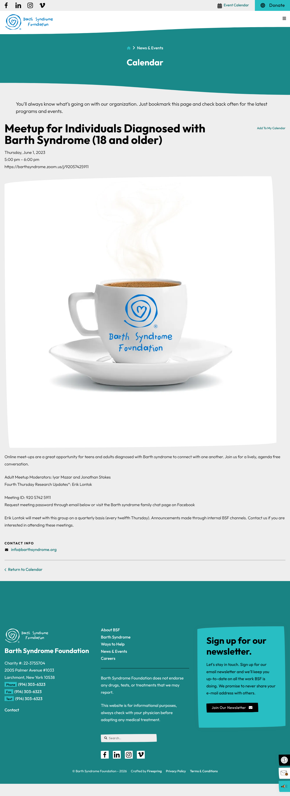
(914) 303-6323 (31, 684)
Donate (277, 5)
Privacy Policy (176, 771)
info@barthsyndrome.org (34, 549)
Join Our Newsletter (229, 707)
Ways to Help (113, 644)
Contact (12, 710)
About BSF (110, 629)
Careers (108, 658)
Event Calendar (236, 5)
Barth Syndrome (115, 637)
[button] (284, 18)
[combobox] (129, 738)
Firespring (154, 771)
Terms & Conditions (204, 771)
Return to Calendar (25, 569)
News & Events (150, 47)
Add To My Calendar (271, 128)
